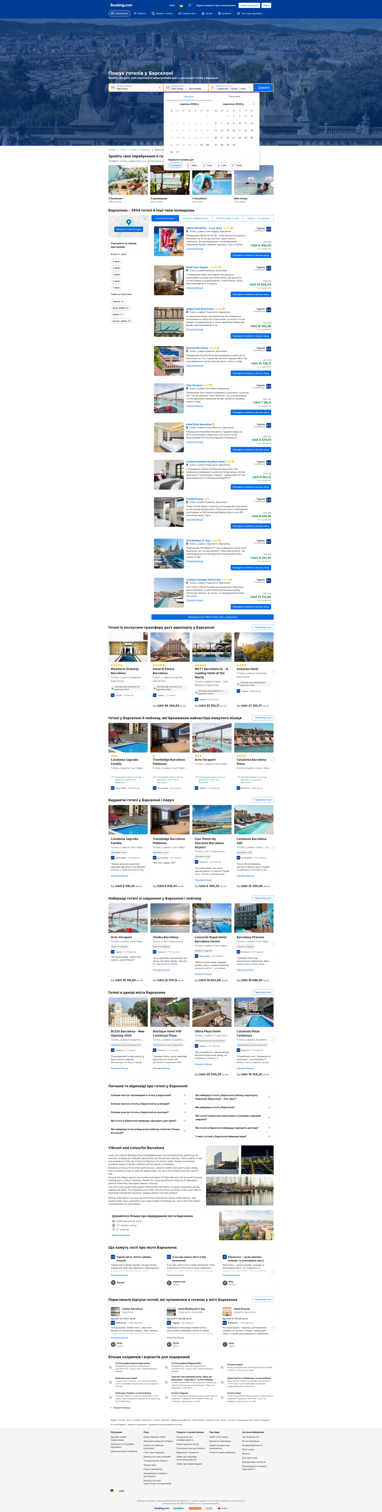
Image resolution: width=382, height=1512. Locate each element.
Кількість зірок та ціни (227, 218)
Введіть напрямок (124, 86)
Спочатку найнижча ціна (195, 218)
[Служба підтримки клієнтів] (189, 5)
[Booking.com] (121, 5)
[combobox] (136, 88)
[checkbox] (207, 116)
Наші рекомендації (165, 218)
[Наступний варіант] (273, 184)
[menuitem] (119, 13)
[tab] (189, 96)
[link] (129, 261)
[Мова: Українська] (181, 5)
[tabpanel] (211, 135)
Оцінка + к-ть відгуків (258, 218)
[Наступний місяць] (253, 104)
